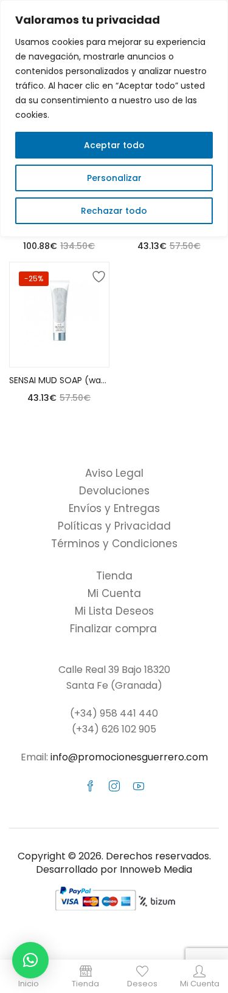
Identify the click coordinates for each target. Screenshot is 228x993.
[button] (30, 960)
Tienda (114, 575)
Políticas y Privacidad (114, 526)
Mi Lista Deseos (114, 611)
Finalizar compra (113, 628)
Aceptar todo (114, 145)
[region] (114, 118)
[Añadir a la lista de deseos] (97, 274)
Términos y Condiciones (114, 543)
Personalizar (114, 178)
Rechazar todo (114, 211)
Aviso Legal (114, 473)
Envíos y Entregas (114, 508)
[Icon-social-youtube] (138, 785)
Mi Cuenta (114, 593)
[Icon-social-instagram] (114, 785)
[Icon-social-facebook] (90, 785)
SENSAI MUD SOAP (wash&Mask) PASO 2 (59, 380)
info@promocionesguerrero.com (129, 757)
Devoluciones (114, 490)
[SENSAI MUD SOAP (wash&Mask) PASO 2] (59, 311)
